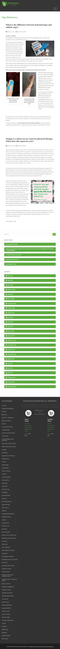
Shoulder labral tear (7, 593)
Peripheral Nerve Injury (8, 565)
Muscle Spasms (6, 532)
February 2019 (11, 377)
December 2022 (12, 340)
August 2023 (11, 312)
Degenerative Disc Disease (9, 446)
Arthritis (4, 411)
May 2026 (10, 280)
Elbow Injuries (5, 458)
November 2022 (12, 345)
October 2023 (11, 308)
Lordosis (4, 520)
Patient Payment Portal (12, 259)
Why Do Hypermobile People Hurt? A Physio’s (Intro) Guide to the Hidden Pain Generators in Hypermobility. (30, 249)
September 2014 (12, 386)
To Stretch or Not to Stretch (13, 255)
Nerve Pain (5, 544)
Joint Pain (4, 498)
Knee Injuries (5, 507)
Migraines (4, 529)
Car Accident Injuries (7, 427)
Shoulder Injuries (6, 590)
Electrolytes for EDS (11, 264)
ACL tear (4, 405)
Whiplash (4, 632)
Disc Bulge (4, 452)
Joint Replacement (6, 501)
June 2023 (10, 317)
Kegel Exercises (6, 504)
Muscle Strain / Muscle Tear (9, 535)
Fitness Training (6, 471)
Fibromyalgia (5, 465)
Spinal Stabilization (7, 605)
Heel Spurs (5, 486)
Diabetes (4, 449)
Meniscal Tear (5, 526)
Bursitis (4, 423)
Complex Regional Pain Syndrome (8, 439)
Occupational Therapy (12, 244)
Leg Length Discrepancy (8, 513)
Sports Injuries (6, 611)
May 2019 (10, 372)
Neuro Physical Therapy (8, 550)
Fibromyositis (5, 468)
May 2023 (10, 322)
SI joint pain (5, 599)
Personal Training (6, 568)
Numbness (5, 553)
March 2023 (11, 331)
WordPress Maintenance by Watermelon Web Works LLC (41, 646)
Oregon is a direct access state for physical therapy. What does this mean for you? (29, 140)
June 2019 (10, 368)
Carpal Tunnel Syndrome (8, 433)
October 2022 (11, 349)
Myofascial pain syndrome (9, 538)
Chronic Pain (5, 436)
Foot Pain (4, 474)
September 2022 (12, 354)
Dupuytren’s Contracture (8, 455)
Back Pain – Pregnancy (8, 417)
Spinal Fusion (5, 602)
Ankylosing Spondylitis (8, 408)
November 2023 (12, 303)
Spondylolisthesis (6, 608)
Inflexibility (5, 492)
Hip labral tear (5, 489)
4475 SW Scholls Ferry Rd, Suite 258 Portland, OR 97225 (28, 427)
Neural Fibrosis (6, 547)
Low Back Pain (5, 523)
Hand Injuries (5, 480)
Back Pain (4, 414)
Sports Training (6, 614)
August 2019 (11, 359)
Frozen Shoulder (6, 477)
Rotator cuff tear (6, 583)
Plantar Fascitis (6, 571)
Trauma (4, 623)
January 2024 (11, 299)
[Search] (54, 234)
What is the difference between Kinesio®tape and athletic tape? (29, 26)
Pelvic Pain (4, 562)
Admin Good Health (21, 31)
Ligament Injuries (6, 516)
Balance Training (6, 420)
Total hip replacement (7, 620)
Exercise (4, 462)
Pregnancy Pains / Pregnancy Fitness (9, 579)
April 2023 (10, 326)
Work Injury (5, 638)
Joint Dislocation (6, 495)
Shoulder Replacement (8, 596)
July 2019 (10, 363)
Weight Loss (5, 629)
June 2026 (10, 275)
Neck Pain (4, 541)
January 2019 (11, 382)
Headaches (5, 483)
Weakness (4, 626)
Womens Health (6, 635)
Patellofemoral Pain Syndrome (10, 559)
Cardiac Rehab (6, 430)
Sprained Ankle (6, 617)
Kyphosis (4, 510)
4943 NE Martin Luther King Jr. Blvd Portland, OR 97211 (51, 427)
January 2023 (11, 336)
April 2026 (10, 285)
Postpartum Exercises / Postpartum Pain (8, 575)
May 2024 (10, 294)
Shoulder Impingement (8, 586)
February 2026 (11, 289)
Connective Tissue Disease (9, 443)
